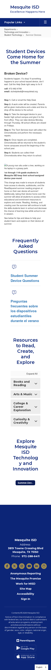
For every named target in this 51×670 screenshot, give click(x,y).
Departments (10, 29)
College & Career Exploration (22, 407)
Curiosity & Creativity (21, 421)
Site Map (25, 588)
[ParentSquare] (25, 640)
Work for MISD (25, 583)
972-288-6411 (31, 556)
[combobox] (41, 667)
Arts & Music (22, 394)
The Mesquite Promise (25, 578)
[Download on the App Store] (25, 656)
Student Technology (13, 34)
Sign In (25, 599)
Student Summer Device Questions (25, 278)
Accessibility (25, 593)
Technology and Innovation (16, 32)
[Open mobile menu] (45, 22)
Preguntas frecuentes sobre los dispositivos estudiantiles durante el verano (25, 311)
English (39, 667)
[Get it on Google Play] (25, 648)
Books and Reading (21, 383)
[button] (14, 22)
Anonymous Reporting (25, 573)
